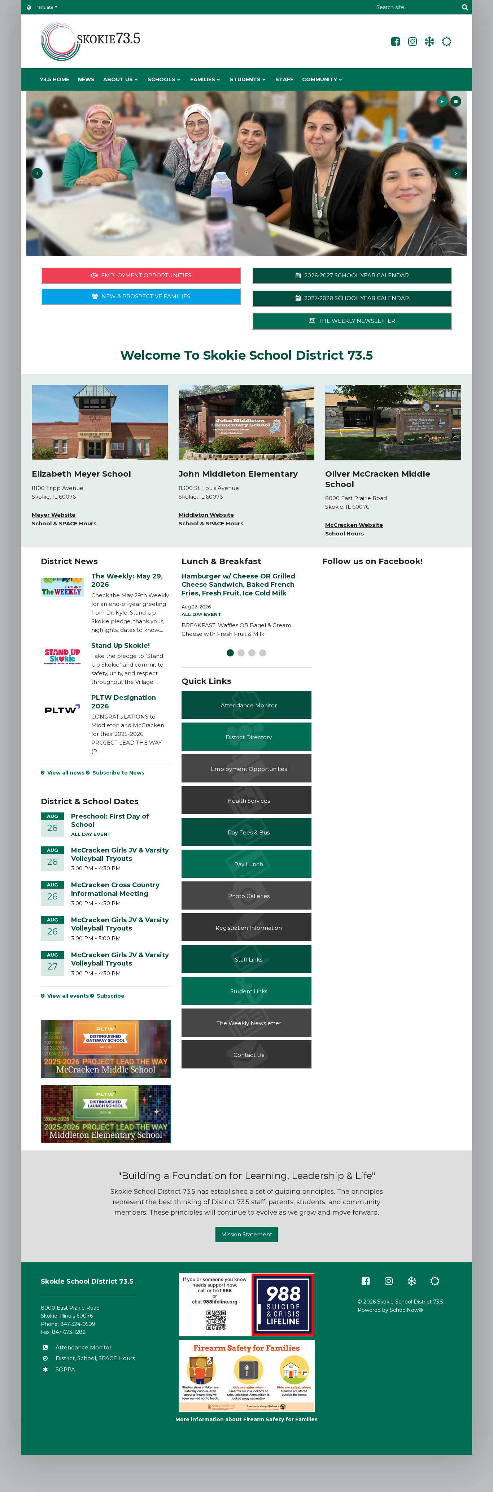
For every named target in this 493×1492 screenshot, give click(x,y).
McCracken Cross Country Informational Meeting (115, 889)
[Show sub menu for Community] (340, 79)
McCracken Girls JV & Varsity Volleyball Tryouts (120, 854)
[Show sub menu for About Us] (136, 79)
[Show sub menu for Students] (264, 79)
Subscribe (111, 996)
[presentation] (37, 173)
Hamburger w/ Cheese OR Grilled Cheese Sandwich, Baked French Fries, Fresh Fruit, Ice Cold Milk (238, 584)
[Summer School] (446, 41)
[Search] (465, 7)
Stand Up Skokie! (120, 646)
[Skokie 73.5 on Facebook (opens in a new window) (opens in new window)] (395, 41)
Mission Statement (246, 1234)
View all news (65, 772)
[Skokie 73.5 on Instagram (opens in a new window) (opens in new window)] (412, 41)
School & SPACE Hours (64, 523)
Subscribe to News (118, 772)
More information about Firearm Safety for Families (246, 1419)
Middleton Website (206, 514)
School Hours (344, 533)
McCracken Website (354, 524)
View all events (68, 996)
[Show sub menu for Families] (218, 79)
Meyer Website (53, 514)
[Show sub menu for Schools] (178, 79)
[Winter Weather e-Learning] (429, 41)
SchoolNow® (406, 1310)
